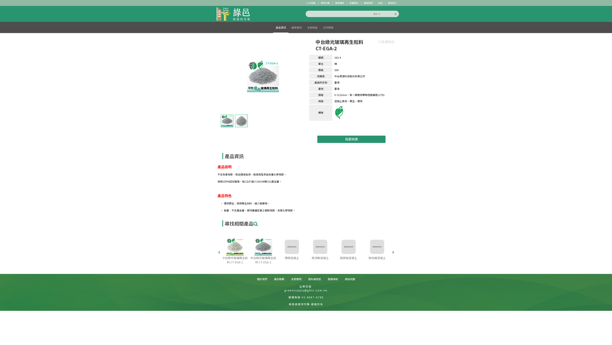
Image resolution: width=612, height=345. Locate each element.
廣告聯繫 (279, 279)
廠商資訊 (296, 27)
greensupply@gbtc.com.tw (306, 290)
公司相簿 (328, 27)
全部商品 (312, 27)
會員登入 (392, 2)
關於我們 (262, 279)
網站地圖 (350, 279)
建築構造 (339, 2)
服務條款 (333, 279)
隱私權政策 (314, 279)
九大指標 (310, 2)
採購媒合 (354, 2)
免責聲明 (296, 279)
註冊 (380, 2)
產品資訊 (281, 27)
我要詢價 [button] (351, 139)
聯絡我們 (368, 2)
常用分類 (325, 2)
